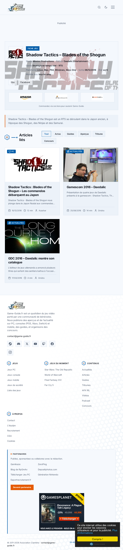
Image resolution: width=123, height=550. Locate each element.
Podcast (86, 400)
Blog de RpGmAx (19, 469)
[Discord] (19, 344)
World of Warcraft (53, 375)
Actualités (87, 369)
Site (13, 82)
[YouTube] (35, 344)
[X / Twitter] (27, 344)
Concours (49, 141)
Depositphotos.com (47, 469)
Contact (11, 420)
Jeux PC (11, 369)
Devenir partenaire (22, 487)
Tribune (99, 134)
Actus (58, 134)
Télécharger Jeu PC (20, 474)
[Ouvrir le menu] (113, 7)
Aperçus (84, 134)
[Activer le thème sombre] (106, 7)
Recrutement (13, 430)
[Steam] (10, 344)
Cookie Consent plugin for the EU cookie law (97, 544)
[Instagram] (10, 352)
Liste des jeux (14, 390)
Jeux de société (15, 385)
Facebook (25, 82)
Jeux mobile (13, 380)
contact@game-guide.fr (19, 336)
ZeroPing (42, 464)
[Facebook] (52, 344)
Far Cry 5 (49, 385)
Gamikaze (15, 464)
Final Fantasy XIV (53, 380)
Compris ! (97, 539)
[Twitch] (44, 344)
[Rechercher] (99, 7)
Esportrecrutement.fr (21, 480)
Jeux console (13, 375)
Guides (70, 134)
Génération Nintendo (48, 474)
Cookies (11, 441)
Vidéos (85, 395)
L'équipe (11, 425)
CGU (9, 436)
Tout (46, 134)
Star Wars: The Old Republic (58, 369)
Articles (85, 375)
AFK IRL (86, 390)
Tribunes (86, 385)
